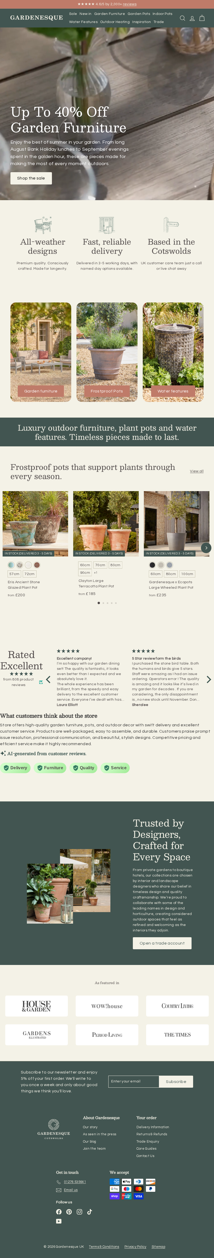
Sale (73, 14)
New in (85, 14)
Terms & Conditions (104, 1247)
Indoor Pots (163, 14)
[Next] (206, 548)
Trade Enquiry (147, 1141)
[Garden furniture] (40, 352)
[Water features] (173, 352)
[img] (21, 674)
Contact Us (145, 1156)
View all (197, 471)
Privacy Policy (135, 1247)
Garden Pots (139, 14)
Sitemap (158, 1247)
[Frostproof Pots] (106, 352)
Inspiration (141, 22)
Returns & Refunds (151, 1134)
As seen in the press (99, 1134)
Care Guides (146, 1148)
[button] (49, 679)
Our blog (89, 1141)
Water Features (83, 22)
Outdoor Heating (115, 22)
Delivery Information (152, 1127)
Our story (90, 1127)
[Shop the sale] (107, 113)
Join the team (94, 1148)
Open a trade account (162, 943)
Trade (158, 22)
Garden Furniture (109, 14)
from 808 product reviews (18, 682)
